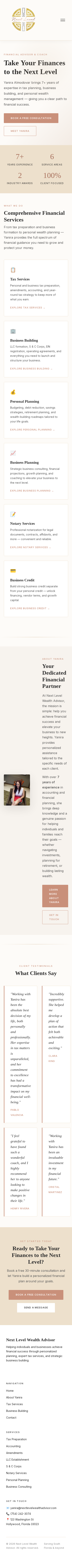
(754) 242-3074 (20, 1513)
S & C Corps (14, 1466)
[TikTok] (28, 1369)
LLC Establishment (17, 1459)
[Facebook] (19, 1369)
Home (10, 1390)
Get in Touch (54, 917)
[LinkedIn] (38, 1369)
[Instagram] (9, 1369)
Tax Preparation (16, 1439)
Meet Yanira (20, 131)
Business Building (17, 1410)
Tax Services (14, 1404)
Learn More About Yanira (54, 896)
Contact (11, 1417)
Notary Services (16, 1473)
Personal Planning (17, 1480)
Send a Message (36, 1307)
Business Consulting (18, 1486)
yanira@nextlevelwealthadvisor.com (33, 1508)
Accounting (13, 1446)
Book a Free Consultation (31, 118)
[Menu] (63, 20)
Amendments (14, 1452)
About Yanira (14, 1397)
